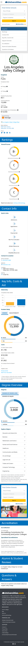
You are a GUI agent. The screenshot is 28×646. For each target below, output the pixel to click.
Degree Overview (6, 40)
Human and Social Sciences (10, 444)
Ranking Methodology (6, 615)
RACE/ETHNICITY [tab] (14, 313)
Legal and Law (6, 459)
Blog (3, 611)
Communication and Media (10, 452)
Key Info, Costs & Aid (7, 37)
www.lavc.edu (6, 264)
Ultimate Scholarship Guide (7, 620)
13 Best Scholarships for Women (8, 622)
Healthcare (6, 448)
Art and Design (7, 456)
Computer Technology (9, 467)
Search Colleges (5, 609)
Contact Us (4, 627)
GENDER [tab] (4, 313)
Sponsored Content (6, 24)
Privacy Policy (4, 629)
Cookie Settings (5, 632)
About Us (4, 613)
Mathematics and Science (9, 440)
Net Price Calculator (6, 372)
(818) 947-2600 (7, 260)
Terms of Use (4, 630)
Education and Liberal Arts (10, 433)
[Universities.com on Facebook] (13, 643)
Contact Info (5, 35)
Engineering (6, 471)
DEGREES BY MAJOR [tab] (7, 396)
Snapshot (4, 29)
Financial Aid (4, 371)
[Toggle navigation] (1, 2)
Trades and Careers (8, 463)
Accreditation (5, 43)
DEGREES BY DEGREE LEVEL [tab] (10, 393)
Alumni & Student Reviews (9, 46)
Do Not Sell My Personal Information (9, 634)
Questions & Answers (8, 49)
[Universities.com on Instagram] (15, 643)
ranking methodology (19, 203)
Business (5, 437)
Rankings (4, 32)
